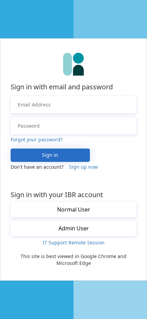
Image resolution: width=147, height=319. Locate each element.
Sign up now (83, 167)
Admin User (73, 228)
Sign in (50, 155)
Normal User (73, 209)
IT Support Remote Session (74, 242)
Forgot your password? (37, 139)
